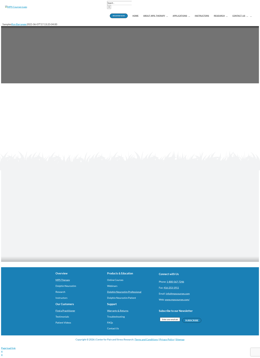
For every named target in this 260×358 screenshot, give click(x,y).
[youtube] (174, 305)
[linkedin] (179, 305)
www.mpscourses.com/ (177, 299)
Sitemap (180, 339)
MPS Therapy (63, 279)
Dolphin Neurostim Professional (124, 291)
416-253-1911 (171, 287)
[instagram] (170, 305)
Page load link (8, 348)
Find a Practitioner (65, 310)
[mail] (184, 305)
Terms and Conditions (146, 339)
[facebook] (160, 305)
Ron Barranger (19, 24)
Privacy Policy (166, 339)
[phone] (189, 305)
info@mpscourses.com (178, 293)
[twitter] (165, 305)
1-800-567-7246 (175, 281)
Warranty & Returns (117, 310)
